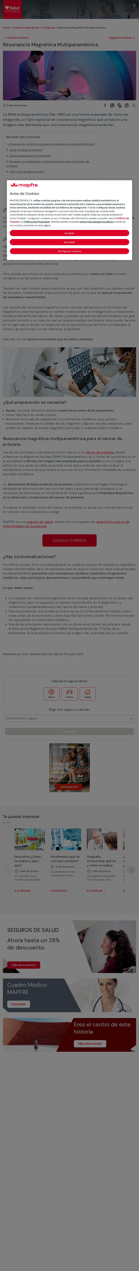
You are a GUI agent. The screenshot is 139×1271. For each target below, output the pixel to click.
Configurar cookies (69, 251)
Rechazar (69, 242)
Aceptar (70, 233)
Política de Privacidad (37, 221)
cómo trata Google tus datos (96, 221)
